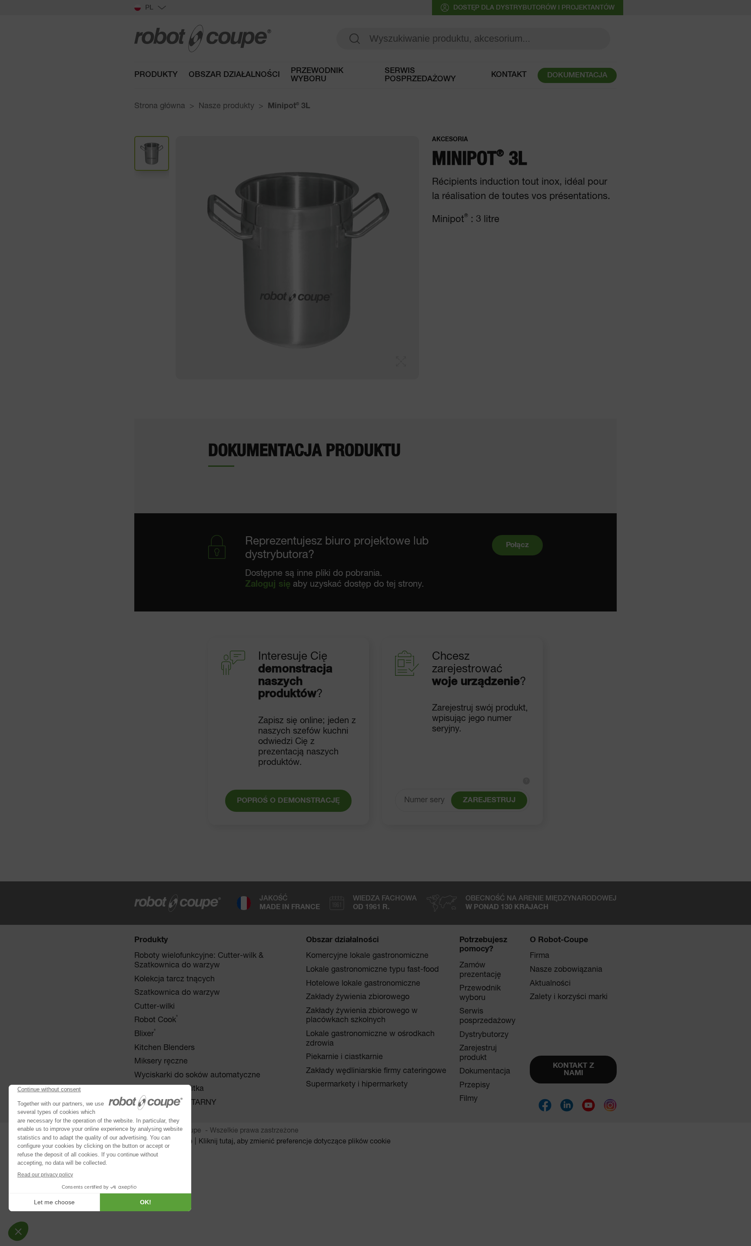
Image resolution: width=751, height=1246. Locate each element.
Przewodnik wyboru (317, 75)
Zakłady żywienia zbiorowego (357, 997)
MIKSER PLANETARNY (175, 1102)
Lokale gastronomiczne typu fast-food (372, 970)
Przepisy (474, 1085)
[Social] (545, 1105)
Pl (149, 7)
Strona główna (159, 106)
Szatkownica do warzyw (177, 993)
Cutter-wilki (154, 1006)
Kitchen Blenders (164, 1048)
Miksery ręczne (161, 1061)
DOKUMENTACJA (577, 75)
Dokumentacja (484, 1071)
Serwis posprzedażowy (420, 75)
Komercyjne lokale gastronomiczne (367, 956)
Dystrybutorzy (483, 1035)
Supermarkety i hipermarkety (357, 1084)
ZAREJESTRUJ (489, 800)
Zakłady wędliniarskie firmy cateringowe (376, 1071)
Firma (539, 956)
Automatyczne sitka (169, 1089)
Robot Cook (156, 1020)
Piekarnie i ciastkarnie (344, 1057)
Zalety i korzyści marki (569, 997)
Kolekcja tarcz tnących (174, 979)
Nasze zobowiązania (566, 970)
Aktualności (550, 983)
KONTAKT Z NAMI (573, 1069)
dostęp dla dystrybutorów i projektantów (534, 7)
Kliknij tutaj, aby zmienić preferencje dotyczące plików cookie (295, 1141)
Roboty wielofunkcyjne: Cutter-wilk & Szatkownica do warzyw (198, 960)
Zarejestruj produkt (478, 1053)
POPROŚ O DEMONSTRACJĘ (288, 800)
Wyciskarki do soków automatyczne (197, 1075)
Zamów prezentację (480, 970)
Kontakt (509, 75)
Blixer (145, 1034)
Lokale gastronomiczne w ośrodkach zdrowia (370, 1038)
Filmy (468, 1099)
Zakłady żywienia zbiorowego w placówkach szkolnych (362, 1015)
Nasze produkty (226, 106)
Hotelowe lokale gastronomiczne (363, 983)
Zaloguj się (267, 584)
